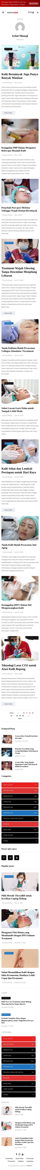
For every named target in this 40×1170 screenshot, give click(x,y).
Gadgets (21, 1161)
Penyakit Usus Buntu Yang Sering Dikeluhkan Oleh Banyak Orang (26, 751)
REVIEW (20, 824)
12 (11, 716)
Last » (20, 718)
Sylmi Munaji (8, 83)
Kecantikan (20, 790)
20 (17, 716)
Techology (29, 1158)
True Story (20, 835)
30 (20, 716)
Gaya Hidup (20, 785)
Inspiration (30, 1161)
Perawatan (9, 123)
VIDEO (20, 841)
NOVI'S (29, 1166)
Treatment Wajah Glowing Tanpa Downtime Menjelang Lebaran (19, 272)
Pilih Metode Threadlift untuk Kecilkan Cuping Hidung (23, 1109)
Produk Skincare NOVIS (20, 818)
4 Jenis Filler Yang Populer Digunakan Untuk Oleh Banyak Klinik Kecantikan (26, 764)
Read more (34, 3)
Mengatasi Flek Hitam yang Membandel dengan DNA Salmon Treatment (18, 935)
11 (32, 713)
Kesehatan (20, 796)
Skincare (8, 49)
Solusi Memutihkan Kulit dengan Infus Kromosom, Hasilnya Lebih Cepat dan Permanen (18, 975)
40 (23, 716)
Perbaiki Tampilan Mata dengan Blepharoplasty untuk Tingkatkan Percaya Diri (17, 1020)
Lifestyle (20, 802)
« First (11, 713)
